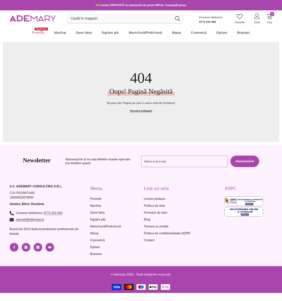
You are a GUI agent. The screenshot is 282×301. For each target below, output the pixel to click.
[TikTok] (37, 247)
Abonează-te (245, 161)
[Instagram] (26, 247)
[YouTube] (49, 247)
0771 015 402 (53, 213)
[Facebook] (14, 247)
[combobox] (119, 18)
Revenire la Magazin (141, 111)
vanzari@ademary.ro (30, 219)
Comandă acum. (176, 5)
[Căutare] (124, 18)
